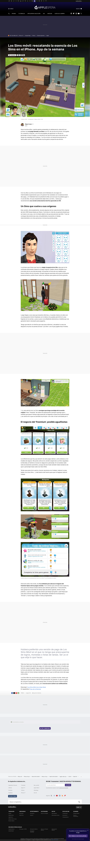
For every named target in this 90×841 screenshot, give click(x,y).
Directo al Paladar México (44, 830)
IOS (44, 13)
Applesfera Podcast (12, 785)
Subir (78, 807)
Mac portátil (36, 785)
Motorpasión (54, 813)
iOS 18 (70, 776)
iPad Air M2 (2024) (36, 776)
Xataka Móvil (11, 815)
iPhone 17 (23, 792)
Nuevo (78, 8)
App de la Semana (35, 689)
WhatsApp (36, 790)
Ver (45, 728)
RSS (62, 795)
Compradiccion (66, 817)
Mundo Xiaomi (11, 820)
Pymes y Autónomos (75, 816)
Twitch (71, 13)
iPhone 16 (20, 776)
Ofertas (22, 790)
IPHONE (14, 13)
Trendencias (65, 813)
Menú (11, 8)
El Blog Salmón (76, 813)
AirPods (10, 787)
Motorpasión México (54, 830)
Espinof (31, 815)
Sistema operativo (41, 35)
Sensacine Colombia (32, 831)
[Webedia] (12, 807)
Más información (54, 839)
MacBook (10, 792)
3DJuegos (21, 813)
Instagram (76, 13)
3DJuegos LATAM (23, 829)
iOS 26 (35, 792)
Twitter (81, 13)
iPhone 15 (21, 35)
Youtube (78, 13)
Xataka (9, 813)
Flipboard (74, 13)
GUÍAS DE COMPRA (60, 13)
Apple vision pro (63, 776)
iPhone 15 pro (45, 776)
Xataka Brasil (11, 830)
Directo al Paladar (44, 813)
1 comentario (13, 55)
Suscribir (68, 785)
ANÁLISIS (49, 13)
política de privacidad (63, 787)
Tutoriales (23, 785)
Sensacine (32, 813)
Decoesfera (65, 815)
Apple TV (23, 787)
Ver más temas (12, 796)
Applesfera (45, 7)
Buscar (79, 802)
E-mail (24, 55)
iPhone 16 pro (27, 776)
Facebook (18, 55)
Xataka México (11, 829)
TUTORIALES (21, 13)
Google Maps (28, 35)
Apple (47, 35)
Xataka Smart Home (12, 818)
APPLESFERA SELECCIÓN (33, 13)
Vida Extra (21, 815)
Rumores (10, 790)
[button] (29, 124)
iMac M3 (75, 776)
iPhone (33, 35)
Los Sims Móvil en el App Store (37, 687)
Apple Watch (36, 787)
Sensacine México (34, 829)
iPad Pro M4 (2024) (54, 776)
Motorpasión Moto (55, 815)
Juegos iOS (28, 692)
